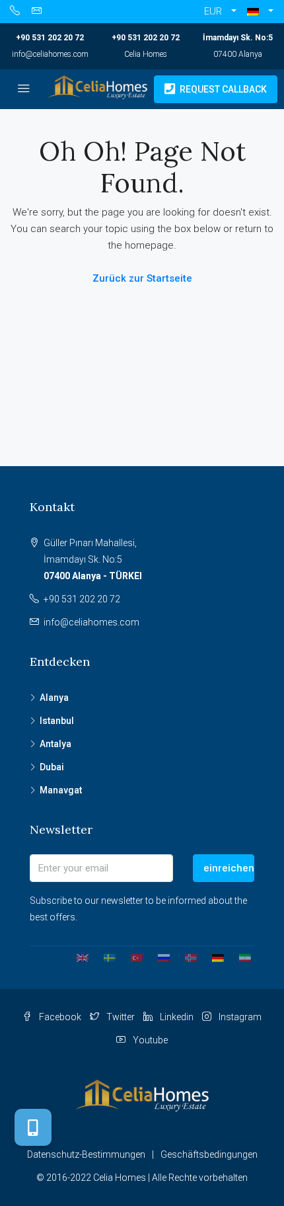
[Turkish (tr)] (132, 957)
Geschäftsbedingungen (209, 1154)
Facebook (59, 1017)
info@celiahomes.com (50, 54)
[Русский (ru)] (159, 957)
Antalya (55, 744)
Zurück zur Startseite (142, 278)
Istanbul (57, 720)
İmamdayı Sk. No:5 (238, 37)
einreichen (228, 868)
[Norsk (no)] (186, 957)
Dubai (52, 767)
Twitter (119, 1017)
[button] (260, 11)
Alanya (54, 697)
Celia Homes (145, 54)
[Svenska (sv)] (105, 957)
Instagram (239, 1017)
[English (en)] (78, 957)
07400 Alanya (237, 54)
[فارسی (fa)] (240, 957)
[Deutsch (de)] (213, 957)
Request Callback (222, 89)
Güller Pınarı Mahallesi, (93, 559)
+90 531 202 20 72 (50, 37)
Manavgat (61, 790)
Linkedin (176, 1017)
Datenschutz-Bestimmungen (86, 1154)
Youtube (149, 1040)
